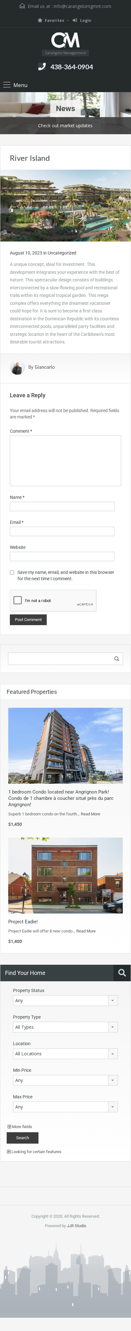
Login (85, 20)
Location (22, 1043)
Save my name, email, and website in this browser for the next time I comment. (65, 575)
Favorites (54, 20)
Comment (21, 431)
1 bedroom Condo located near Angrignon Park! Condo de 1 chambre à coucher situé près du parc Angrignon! (61, 798)
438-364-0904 (71, 67)
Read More (90, 814)
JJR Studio (76, 1225)
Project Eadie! (23, 922)
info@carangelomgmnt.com (82, 6)
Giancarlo (45, 367)
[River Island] (65, 205)
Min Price (22, 1070)
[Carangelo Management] (65, 41)
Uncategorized (62, 252)
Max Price (22, 1096)
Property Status (28, 990)
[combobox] (65, 1000)
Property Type (27, 1017)
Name (17, 497)
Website (17, 547)
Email (17, 522)
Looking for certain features (35, 1151)
